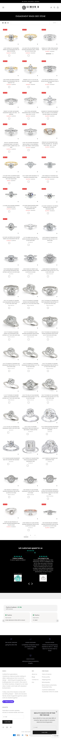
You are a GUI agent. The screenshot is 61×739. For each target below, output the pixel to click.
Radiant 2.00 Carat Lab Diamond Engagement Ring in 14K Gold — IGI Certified (11, 113)
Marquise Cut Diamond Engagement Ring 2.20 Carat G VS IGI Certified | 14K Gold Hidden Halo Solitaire (49, 113)
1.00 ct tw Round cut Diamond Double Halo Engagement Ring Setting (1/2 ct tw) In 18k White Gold (11, 333)
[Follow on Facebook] (3, 727)
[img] (30, 551)
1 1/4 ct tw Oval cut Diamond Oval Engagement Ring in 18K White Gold (11, 427)
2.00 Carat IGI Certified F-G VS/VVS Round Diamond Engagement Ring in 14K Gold (49, 81)
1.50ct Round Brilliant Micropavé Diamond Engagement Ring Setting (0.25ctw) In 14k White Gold (50, 524)
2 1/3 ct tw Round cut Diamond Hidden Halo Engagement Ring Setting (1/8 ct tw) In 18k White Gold (11, 396)
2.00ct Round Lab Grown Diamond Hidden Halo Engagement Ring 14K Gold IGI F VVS (11, 81)
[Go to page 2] (35, 535)
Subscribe (44, 732)
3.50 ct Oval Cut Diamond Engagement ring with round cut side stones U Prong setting (30, 428)
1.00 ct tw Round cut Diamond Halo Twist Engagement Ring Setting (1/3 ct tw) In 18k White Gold (49, 302)
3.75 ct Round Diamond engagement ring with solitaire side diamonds (11, 459)
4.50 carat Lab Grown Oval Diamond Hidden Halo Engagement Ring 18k (11, 238)
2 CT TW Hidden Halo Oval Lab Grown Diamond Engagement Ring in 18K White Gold (30, 239)
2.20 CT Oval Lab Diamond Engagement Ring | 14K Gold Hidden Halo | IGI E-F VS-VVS (30, 113)
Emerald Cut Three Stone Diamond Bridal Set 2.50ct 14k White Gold (50, 49)
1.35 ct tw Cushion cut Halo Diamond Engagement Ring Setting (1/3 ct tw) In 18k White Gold (30, 333)
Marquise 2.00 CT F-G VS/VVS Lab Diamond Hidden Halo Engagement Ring (30, 81)
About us (34, 674)
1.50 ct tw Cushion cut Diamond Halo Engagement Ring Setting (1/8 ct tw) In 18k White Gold (11, 302)
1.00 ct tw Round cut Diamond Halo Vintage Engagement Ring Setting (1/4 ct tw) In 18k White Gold (49, 333)
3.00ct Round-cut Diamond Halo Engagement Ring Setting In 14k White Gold (49, 239)
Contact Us (35, 679)
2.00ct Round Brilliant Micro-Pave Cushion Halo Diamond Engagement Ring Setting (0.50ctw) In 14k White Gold (49, 492)
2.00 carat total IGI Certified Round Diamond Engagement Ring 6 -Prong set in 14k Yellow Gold (30, 50)
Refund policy (46, 682)
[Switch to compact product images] (8, 23)
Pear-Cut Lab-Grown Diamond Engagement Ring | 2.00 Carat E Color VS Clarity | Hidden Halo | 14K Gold (11, 145)
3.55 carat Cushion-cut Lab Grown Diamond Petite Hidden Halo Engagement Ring (50, 207)
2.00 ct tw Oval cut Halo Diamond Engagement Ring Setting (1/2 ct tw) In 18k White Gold (30, 396)
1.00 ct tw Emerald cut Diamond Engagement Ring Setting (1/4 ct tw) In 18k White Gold (30, 365)
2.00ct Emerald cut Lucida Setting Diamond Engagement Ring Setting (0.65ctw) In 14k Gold (30, 524)
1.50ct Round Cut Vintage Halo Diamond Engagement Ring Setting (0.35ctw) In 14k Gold (11, 491)
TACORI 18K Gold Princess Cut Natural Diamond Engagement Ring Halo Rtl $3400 (11, 523)
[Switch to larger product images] (3, 23)
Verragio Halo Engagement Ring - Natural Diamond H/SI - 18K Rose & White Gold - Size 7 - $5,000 (50, 144)
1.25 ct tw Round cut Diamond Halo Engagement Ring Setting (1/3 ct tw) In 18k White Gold (11, 365)
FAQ (33, 682)
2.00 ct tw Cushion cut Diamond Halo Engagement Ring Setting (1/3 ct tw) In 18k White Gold (49, 365)
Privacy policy (46, 677)
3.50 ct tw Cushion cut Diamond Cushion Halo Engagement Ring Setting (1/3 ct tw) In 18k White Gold (30, 302)
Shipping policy (46, 679)
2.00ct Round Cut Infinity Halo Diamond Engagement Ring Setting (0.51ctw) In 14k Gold (30, 270)
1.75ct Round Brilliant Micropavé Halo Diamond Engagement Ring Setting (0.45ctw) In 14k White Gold (11, 270)
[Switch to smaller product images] (5, 23)
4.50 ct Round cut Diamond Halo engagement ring (50, 459)
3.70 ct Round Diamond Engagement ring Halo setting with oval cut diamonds (49, 428)
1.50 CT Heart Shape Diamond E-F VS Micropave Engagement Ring (30, 176)
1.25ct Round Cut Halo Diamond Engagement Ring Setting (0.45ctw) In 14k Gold (30, 491)
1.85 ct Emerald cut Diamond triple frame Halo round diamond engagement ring (30, 460)
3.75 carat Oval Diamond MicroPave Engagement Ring (11, 206)
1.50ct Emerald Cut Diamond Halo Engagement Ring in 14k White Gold (49, 176)
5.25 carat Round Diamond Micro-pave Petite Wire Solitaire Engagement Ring (30, 207)
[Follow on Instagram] (7, 727)
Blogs (33, 677)
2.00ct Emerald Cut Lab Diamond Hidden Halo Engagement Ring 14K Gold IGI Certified (11, 50)
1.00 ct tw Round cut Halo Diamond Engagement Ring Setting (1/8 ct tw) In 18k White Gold (50, 396)
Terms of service (46, 674)
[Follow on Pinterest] (11, 727)
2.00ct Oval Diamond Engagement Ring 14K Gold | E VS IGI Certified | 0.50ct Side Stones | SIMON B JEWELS (30, 144)
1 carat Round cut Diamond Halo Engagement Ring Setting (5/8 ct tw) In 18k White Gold (50, 270)
